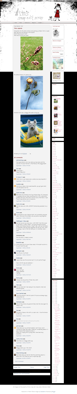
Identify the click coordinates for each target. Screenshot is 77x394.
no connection (57, 357)
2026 (55, 282)
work (53, 275)
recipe (54, 242)
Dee (17, 310)
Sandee (18, 258)
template (54, 256)
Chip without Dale (57, 361)
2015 (55, 298)
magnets (54, 223)
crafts (54, 175)
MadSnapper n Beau (21, 221)
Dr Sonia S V (19, 177)
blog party (54, 156)
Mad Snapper (56, 113)
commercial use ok (56, 168)
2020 (55, 291)
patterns (54, 230)
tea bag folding (55, 254)
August (56, 364)
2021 (55, 289)
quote (53, 240)
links (53, 220)
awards (40, 22)
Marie (17, 346)
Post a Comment (19, 361)
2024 (55, 285)
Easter (54, 194)
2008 (55, 381)
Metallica (59, 99)
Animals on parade (57, 333)
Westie (54, 268)
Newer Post (17, 367)
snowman (54, 249)
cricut (54, 177)
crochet (54, 178)
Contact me (27, 22)
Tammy (18, 278)
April (56, 370)
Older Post (46, 367)
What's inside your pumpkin (57, 329)
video (53, 266)
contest (54, 170)
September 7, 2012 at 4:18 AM (23, 174)
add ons (54, 144)
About (20, 22)
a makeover (56, 346)
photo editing (55, 232)
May (55, 369)
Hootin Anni (19, 193)
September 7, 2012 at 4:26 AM (23, 181)
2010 (55, 378)
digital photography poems (57, 187)
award (54, 149)
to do (53, 261)
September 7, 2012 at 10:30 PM (23, 350)
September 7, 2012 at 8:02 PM (23, 336)
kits (53, 216)
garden (54, 206)
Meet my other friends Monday (57, 324)
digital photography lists (56, 185)
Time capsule (57, 353)
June (55, 367)
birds (53, 154)
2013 (55, 301)
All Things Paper (56, 120)
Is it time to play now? (57, 343)
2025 (55, 283)
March (56, 372)
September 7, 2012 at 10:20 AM (23, 265)
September (56, 308)
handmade (54, 211)
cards (53, 163)
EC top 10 (54, 196)
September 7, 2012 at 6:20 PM (23, 307)
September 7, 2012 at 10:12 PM (23, 343)
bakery (54, 153)
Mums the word (57, 322)
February (56, 373)
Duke (53, 192)
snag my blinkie (55, 247)
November (56, 305)
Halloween (54, 209)
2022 (55, 288)
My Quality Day (56, 105)
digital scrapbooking (56, 189)
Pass (55, 341)
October (56, 307)
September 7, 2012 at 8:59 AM (23, 232)
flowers (54, 201)
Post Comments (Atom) (35, 371)
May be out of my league (57, 318)
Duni (17, 169)
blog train (54, 158)
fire (53, 199)
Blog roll (34, 22)
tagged (54, 251)
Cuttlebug (54, 180)
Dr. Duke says (57, 327)
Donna (17, 212)
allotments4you (20, 160)
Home (15, 22)
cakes (53, 161)
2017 (55, 295)
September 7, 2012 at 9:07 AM (23, 239)
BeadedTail (18, 242)
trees (53, 263)
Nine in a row (57, 340)
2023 (55, 286)
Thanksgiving (55, 259)
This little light (57, 345)
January (56, 375)
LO (53, 221)
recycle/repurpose (55, 244)
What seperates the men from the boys (57, 311)
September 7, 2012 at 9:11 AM (23, 248)
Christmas (54, 165)
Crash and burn (57, 362)
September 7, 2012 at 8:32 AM (23, 218)
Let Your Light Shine (57, 98)
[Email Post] (30, 154)
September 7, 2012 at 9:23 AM (23, 255)
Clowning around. (57, 338)
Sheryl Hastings (20, 353)
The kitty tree (57, 358)
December (56, 304)
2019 (55, 292)
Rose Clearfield (20, 293)
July (55, 366)
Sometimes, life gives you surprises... (60, 130)
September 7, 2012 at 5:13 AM (23, 201)
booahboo (18, 184)
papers (54, 228)
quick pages (54, 235)
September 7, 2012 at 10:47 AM (23, 275)
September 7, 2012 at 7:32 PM (23, 316)
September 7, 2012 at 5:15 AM (23, 209)
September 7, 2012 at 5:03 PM (23, 299)
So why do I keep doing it (57, 316)
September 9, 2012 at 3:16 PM (23, 358)
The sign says (57, 326)
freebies (54, 204)
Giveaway (54, 208)
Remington (19, 251)
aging (53, 146)
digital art (54, 182)
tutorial (54, 264)
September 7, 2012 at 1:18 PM (23, 282)
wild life (54, 271)
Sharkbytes (19, 302)
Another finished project (57, 313)
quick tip (54, 237)
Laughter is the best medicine (57, 320)
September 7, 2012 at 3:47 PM (23, 290)
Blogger (53, 391)
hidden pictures (55, 213)
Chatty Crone (19, 339)
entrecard (54, 197)
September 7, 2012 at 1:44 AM (23, 166)
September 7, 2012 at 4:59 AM (23, 190)
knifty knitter (55, 218)
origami (54, 225)
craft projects (55, 173)
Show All (62, 135)
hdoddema (42, 391)
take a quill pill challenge (56, 252)
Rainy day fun (57, 350)
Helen (17, 285)
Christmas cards (55, 166)
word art (54, 273)
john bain (18, 326)
